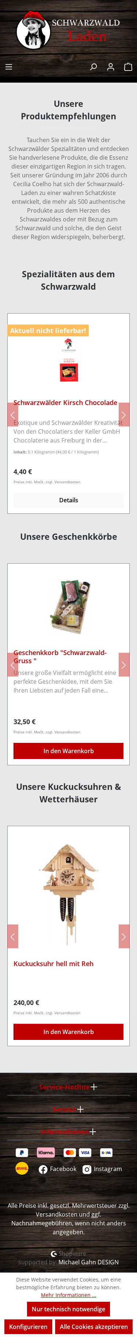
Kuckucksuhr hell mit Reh (54, 964)
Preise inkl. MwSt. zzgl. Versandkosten (47, 481)
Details (68, 500)
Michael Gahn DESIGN (88, 1262)
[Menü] (9, 66)
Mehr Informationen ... (68, 1294)
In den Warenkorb (68, 751)
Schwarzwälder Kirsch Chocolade (65, 402)
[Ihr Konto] (110, 66)
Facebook (62, 1169)
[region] (68, 414)
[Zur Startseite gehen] (68, 30)
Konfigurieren (28, 1327)
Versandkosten (56, 1214)
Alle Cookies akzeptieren (94, 1327)
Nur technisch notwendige (68, 1309)
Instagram (107, 1169)
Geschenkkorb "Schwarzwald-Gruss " (60, 656)
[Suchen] (93, 66)
